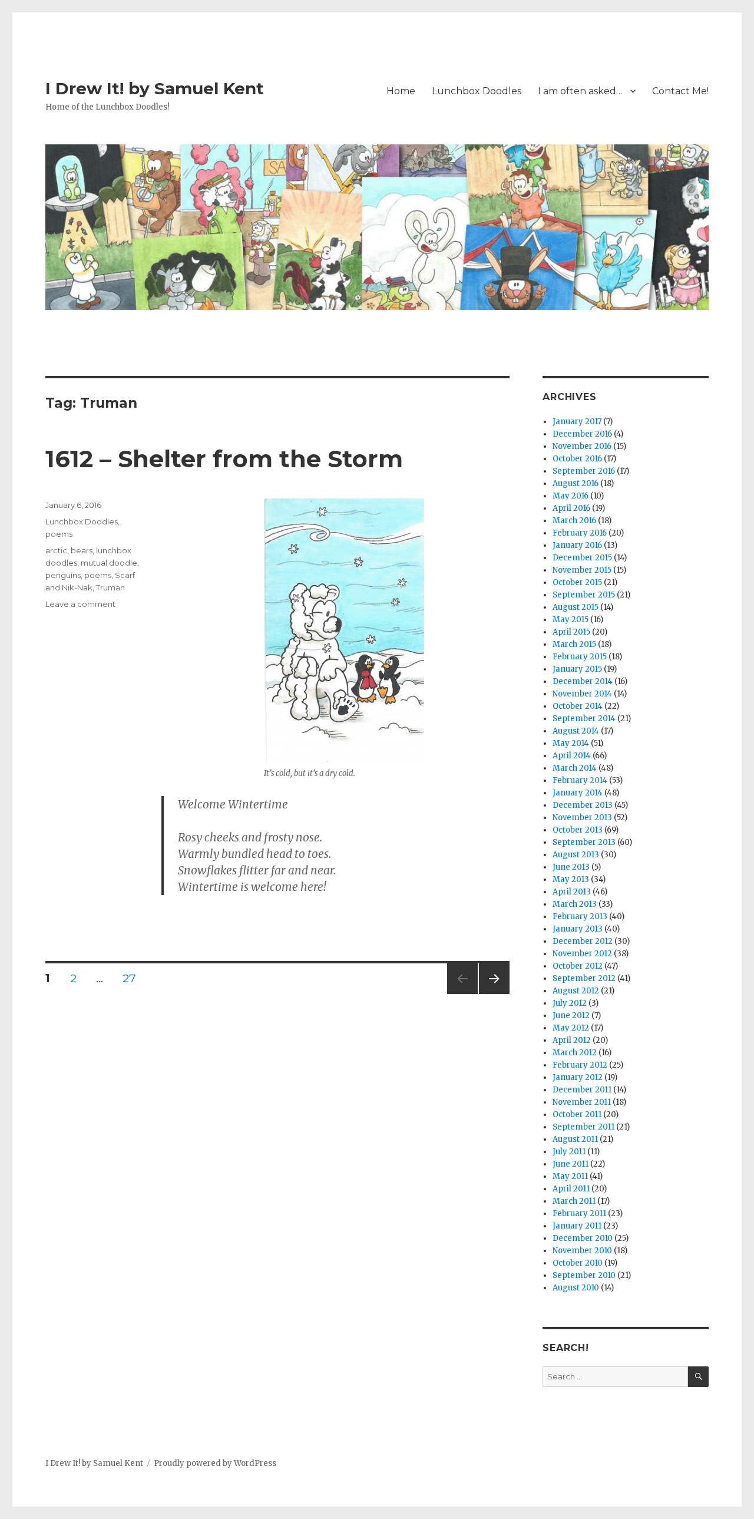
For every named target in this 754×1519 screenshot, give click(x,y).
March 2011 (574, 1201)
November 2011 (582, 1102)
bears (81, 550)
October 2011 (577, 1114)
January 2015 (577, 669)
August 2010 (576, 1288)
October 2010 (578, 1263)
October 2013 (578, 830)
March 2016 (574, 521)
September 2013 (584, 842)
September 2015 (584, 595)
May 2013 (571, 879)
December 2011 (582, 1090)
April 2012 (572, 1040)
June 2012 (571, 1016)
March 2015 (574, 644)
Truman (110, 587)
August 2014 (576, 731)
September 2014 (584, 719)
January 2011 (577, 1226)
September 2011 (583, 1127)
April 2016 (571, 508)
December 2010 (583, 1238)
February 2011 (579, 1213)
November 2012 (582, 954)
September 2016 (584, 471)
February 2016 (580, 533)
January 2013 (578, 929)
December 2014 (583, 681)
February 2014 (580, 780)
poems (58, 534)
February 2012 (580, 1065)
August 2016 (575, 483)
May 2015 (570, 620)
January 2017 (577, 422)
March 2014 (575, 768)
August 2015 (575, 607)
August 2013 (576, 855)
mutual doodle (109, 562)
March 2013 (575, 904)
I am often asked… (580, 91)
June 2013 (571, 867)
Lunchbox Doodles (476, 91)
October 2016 (577, 459)
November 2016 (582, 446)
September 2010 (584, 1275)
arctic (56, 550)
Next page (494, 993)
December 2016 (582, 434)
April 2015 (571, 632)
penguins (63, 575)
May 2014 (571, 743)
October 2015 (577, 582)
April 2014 (572, 756)
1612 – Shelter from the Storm (224, 458)
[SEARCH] (698, 1376)
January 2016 (577, 545)
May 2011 (570, 1176)
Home (400, 91)
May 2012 (571, 1028)
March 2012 (575, 1053)
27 (134, 978)
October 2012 (578, 966)
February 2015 (580, 657)
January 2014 (578, 793)
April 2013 (572, 892)
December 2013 (583, 805)
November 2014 (582, 694)
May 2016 (570, 496)
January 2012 (578, 1077)
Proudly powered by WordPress (215, 1463)
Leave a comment (80, 604)
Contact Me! (680, 91)
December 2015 (582, 558)
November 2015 (582, 570)
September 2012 (584, 978)
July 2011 (569, 1152)
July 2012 (570, 1003)
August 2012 (576, 991)
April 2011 (571, 1189)
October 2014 (578, 706)
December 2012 (583, 941)
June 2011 (570, 1164)
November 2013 (582, 818)
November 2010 (582, 1251)
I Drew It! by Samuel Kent (154, 88)
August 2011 (575, 1139)
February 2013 (580, 917)
